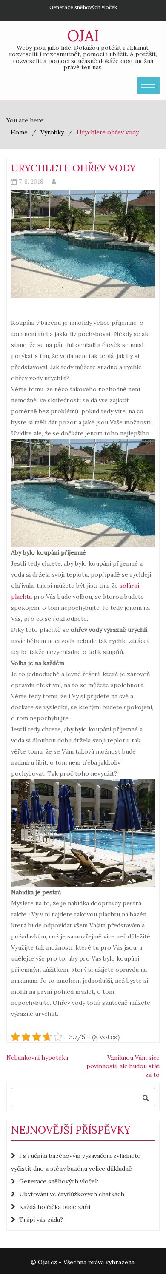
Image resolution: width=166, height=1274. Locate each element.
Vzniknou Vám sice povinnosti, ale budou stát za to (123, 1066)
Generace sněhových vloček (83, 7)
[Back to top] (142, 1250)
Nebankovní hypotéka (37, 1057)
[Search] (146, 1097)
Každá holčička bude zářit (55, 1207)
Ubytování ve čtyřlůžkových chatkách (71, 1194)
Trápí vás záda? (41, 1219)
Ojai (83, 36)
